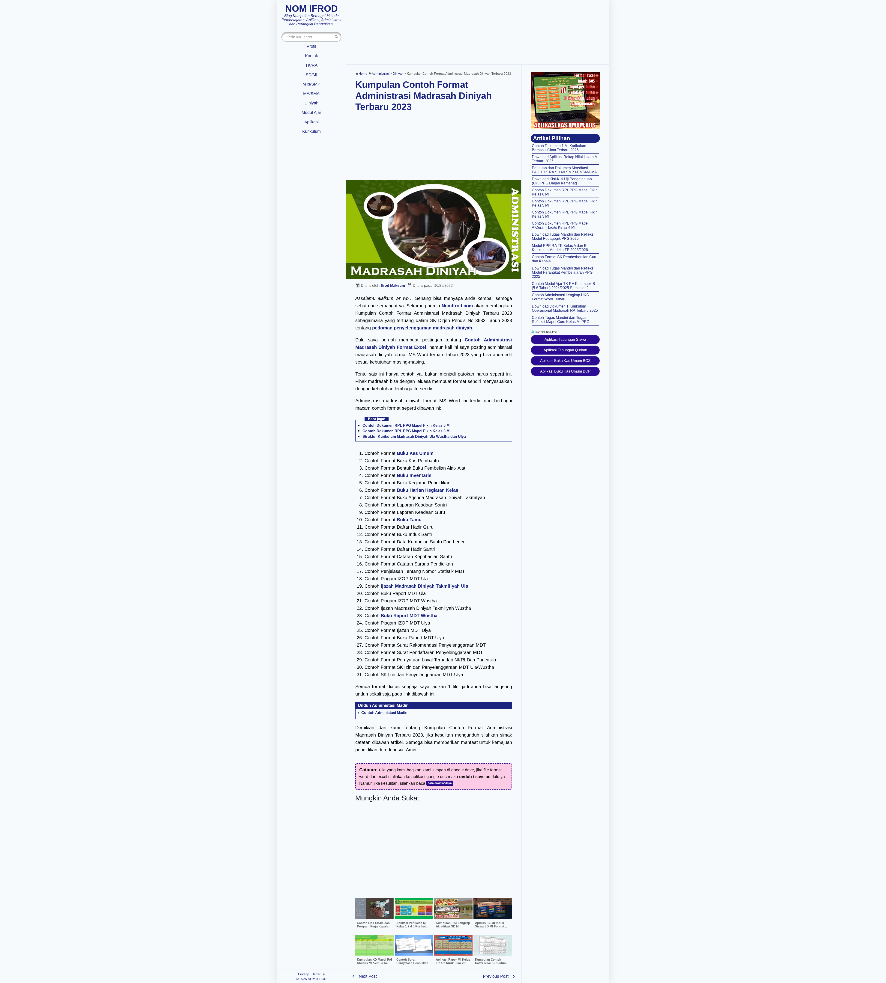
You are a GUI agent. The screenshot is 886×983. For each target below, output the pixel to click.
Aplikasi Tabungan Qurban (565, 350)
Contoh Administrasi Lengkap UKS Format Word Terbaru (560, 297)
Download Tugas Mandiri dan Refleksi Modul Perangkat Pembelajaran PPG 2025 (563, 272)
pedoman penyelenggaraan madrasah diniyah (422, 327)
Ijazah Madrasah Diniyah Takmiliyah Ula (424, 586)
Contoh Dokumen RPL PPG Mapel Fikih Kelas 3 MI (406, 431)
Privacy (303, 974)
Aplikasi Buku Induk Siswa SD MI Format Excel (489, 926)
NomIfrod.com (457, 305)
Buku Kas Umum (415, 453)
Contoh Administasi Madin (384, 713)
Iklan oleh (545, 332)
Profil (311, 46)
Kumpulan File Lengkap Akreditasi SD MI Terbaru (453, 926)
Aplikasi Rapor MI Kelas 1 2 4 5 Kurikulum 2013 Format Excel (453, 963)
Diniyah (311, 103)
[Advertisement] (477, 32)
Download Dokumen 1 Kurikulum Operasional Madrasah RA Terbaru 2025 (565, 308)
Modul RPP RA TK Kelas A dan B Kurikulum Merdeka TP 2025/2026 (560, 248)
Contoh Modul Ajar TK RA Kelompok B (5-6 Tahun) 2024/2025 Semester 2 (563, 286)
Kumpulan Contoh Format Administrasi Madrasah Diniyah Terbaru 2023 (423, 96)
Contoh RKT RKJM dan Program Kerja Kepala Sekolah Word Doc (373, 926)
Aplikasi (311, 122)
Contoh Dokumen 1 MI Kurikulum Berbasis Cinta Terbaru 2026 (559, 148)
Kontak (311, 55)
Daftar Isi (318, 974)
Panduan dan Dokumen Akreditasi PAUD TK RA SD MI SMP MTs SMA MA (564, 170)
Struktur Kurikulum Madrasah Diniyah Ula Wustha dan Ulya (414, 436)
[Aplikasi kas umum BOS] (565, 100)
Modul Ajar (311, 112)
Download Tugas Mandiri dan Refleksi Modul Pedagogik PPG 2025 (563, 236)
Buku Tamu (409, 519)
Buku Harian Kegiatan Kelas (427, 490)
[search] (336, 37)
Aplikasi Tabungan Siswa (565, 339)
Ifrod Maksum (393, 285)
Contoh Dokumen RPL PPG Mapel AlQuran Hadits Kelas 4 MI (560, 225)
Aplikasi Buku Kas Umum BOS (565, 361)
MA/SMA (311, 93)
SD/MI (311, 74)
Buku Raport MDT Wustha (409, 615)
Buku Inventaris (414, 475)
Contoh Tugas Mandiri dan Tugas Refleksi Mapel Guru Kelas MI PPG (560, 320)
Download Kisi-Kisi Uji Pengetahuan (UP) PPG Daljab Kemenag (562, 181)
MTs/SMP (311, 84)
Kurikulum (311, 131)
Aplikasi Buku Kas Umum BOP (565, 371)
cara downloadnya (440, 783)
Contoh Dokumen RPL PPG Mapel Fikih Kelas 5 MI (406, 425)
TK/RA (311, 65)
